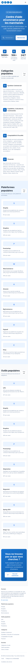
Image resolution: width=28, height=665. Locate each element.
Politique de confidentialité (12, 658)
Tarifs (2, 658)
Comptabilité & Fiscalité (7, 636)
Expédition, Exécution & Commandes (10, 634)
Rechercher (21, 37)
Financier (3, 638)
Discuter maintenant (15, 574)
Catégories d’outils (5, 645)
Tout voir (24, 74)
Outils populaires (5, 647)
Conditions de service (6, 661)
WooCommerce (5, 613)
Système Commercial (6, 632)
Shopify (3, 606)
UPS (2, 619)
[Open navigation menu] (25, 2)
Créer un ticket (5, 649)
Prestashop (4, 610)
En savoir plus (4, 600)
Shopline (3, 608)
